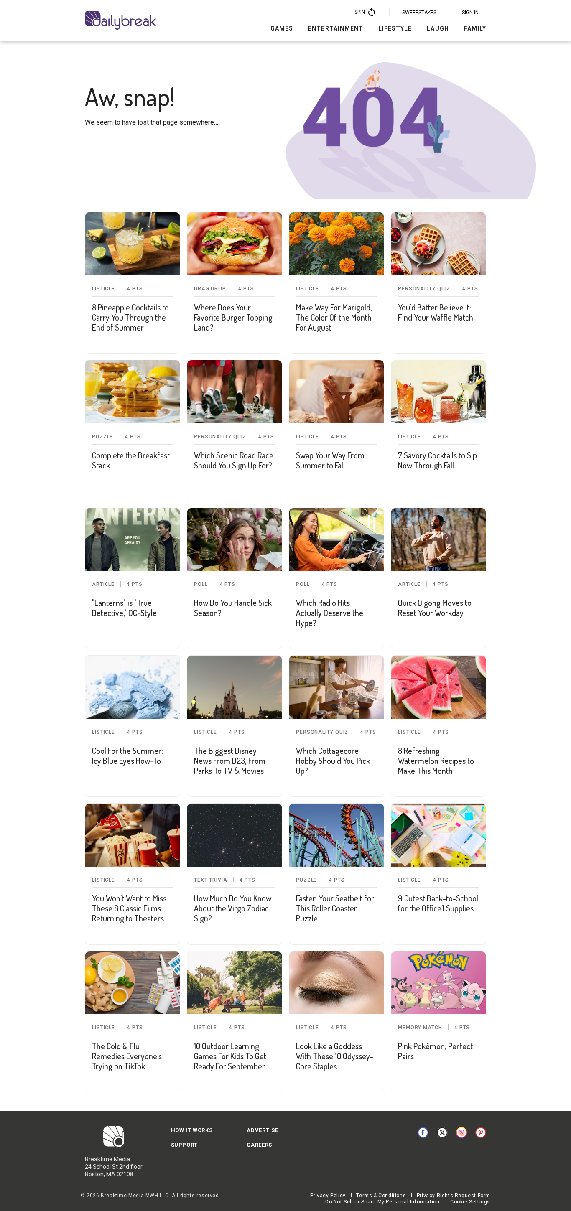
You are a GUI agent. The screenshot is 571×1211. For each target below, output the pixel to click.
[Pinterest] (480, 1132)
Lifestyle (395, 28)
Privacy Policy (327, 1195)
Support (184, 1145)
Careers (259, 1145)
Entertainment (335, 28)
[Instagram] (461, 1132)
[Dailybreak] (120, 20)
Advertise (262, 1130)
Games (281, 28)
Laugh (438, 28)
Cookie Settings (470, 1202)
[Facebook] (423, 1132)
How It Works (192, 1130)
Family (475, 28)
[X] (442, 1132)
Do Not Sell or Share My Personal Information (382, 1202)
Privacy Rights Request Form (453, 1195)
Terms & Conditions (381, 1195)
